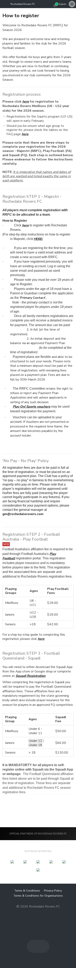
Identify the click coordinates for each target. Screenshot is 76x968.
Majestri (38, 913)
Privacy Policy (53, 891)
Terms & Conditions (27, 891)
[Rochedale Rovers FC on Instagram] (50, 4)
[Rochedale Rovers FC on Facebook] (44, 4)
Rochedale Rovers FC (23, 4)
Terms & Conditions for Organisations (38, 896)
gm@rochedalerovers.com (22, 514)
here (41, 639)
